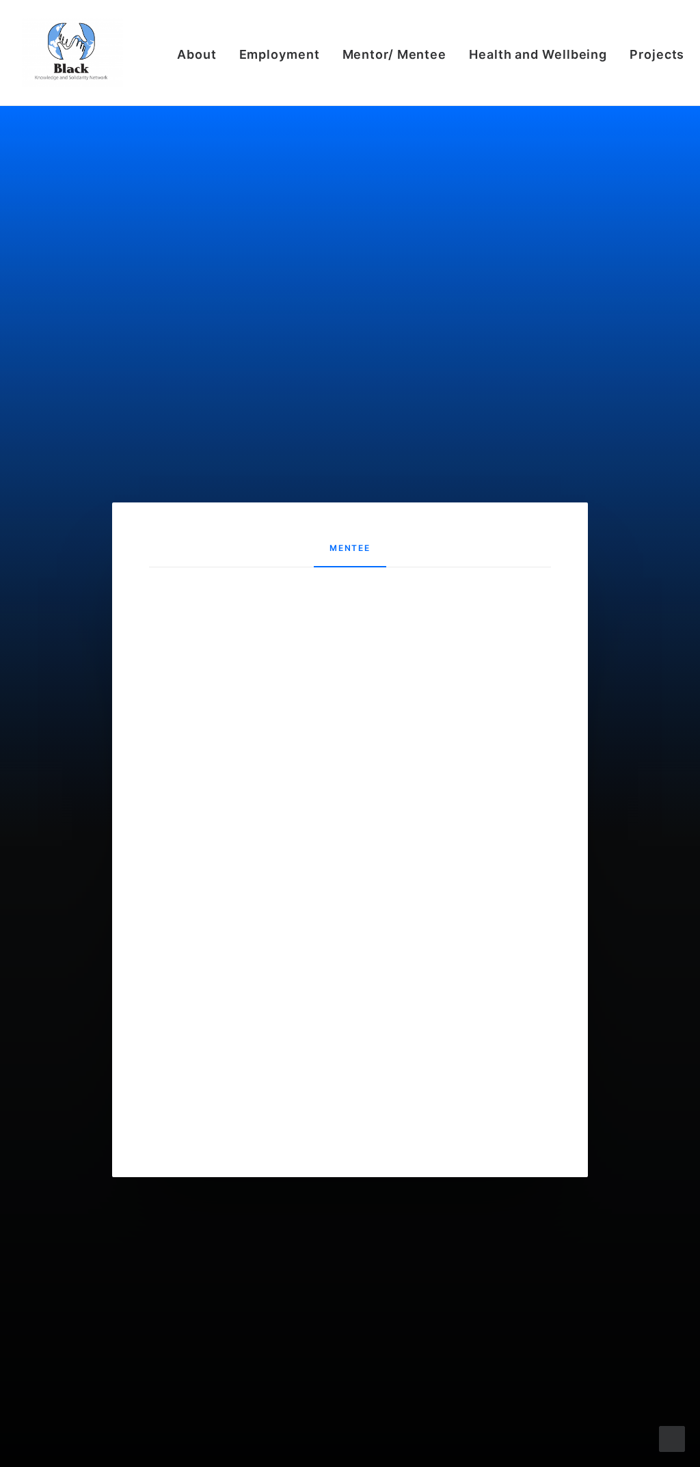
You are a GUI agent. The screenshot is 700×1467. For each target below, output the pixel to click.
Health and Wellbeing (538, 54)
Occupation (247, 725)
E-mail (234, 841)
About (197, 54)
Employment (279, 54)
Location (239, 783)
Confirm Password (264, 1026)
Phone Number (254, 899)
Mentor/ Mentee (394, 54)
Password (242, 968)
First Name (245, 609)
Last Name (244, 667)
